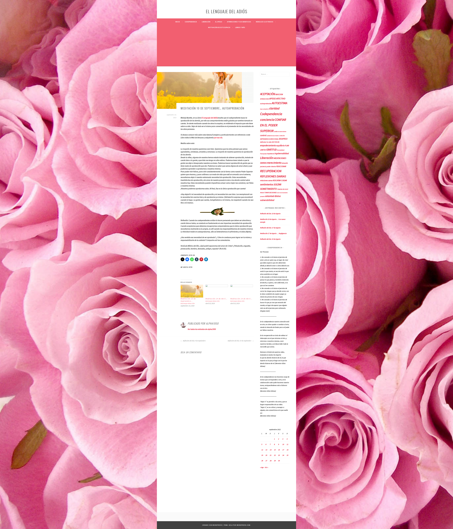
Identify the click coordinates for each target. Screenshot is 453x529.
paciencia (263, 167)
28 (270, 461)
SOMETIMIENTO (268, 188)
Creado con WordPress (212, 525)
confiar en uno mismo (280, 131)
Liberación (206, 22)
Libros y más (240, 27)
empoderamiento (268, 145)
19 (262, 455)
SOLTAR (277, 184)
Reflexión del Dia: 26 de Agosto (270, 239)
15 (275, 450)
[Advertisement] (226, 47)
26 (262, 461)
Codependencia (191, 22)
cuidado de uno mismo (272, 135)
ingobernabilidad (282, 153)
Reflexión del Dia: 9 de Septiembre (194, 341)
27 (266, 461)
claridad (274, 108)
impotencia (270, 154)
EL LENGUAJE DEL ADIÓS (226, 11)
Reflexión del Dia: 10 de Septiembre (240, 341)
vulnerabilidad (267, 200)
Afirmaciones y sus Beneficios (239, 22)
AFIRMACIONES (264, 99)
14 (270, 450)
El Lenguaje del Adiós (209, 118)
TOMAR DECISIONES (270, 193)
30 (279, 461)
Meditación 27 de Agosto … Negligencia (273, 233)
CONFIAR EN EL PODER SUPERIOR (273, 125)
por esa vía (218, 137)
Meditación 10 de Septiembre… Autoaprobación (188, 301)
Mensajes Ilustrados (264, 22)
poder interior (271, 166)
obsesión (285, 163)
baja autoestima (264, 109)
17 (283, 450)
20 (266, 455)
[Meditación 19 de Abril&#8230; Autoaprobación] (217, 291)
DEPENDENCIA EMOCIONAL (269, 139)
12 (262, 450)
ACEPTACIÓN (267, 94)
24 (283, 455)
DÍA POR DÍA (275, 142)
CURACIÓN (282, 135)
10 (283, 444)
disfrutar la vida (265, 142)
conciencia (267, 120)
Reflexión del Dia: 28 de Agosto (270, 213)
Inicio (177, 22)
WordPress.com (243, 525)
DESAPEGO (283, 139)
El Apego (218, 22)
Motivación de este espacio (219, 27)
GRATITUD (271, 149)
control (263, 135)
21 (270, 455)
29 (275, 461)
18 (287, 450)
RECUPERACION (270, 171)
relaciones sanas (266, 180)
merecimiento (274, 162)
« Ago (262, 467)
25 (287, 455)
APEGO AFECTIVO (277, 98)
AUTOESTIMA (279, 103)
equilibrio (280, 145)
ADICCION (279, 94)
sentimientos (266, 184)
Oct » (266, 467)
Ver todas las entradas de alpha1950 (202, 329)
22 (275, 455)
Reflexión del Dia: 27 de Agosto (270, 228)
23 (279, 455)
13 (266, 450)
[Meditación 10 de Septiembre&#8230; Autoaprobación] (192, 291)
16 (279, 450)
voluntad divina (273, 196)
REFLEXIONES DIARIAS (273, 176)
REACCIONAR (281, 166)
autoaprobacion (265, 103)
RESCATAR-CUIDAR (280, 180)
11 (287, 444)
